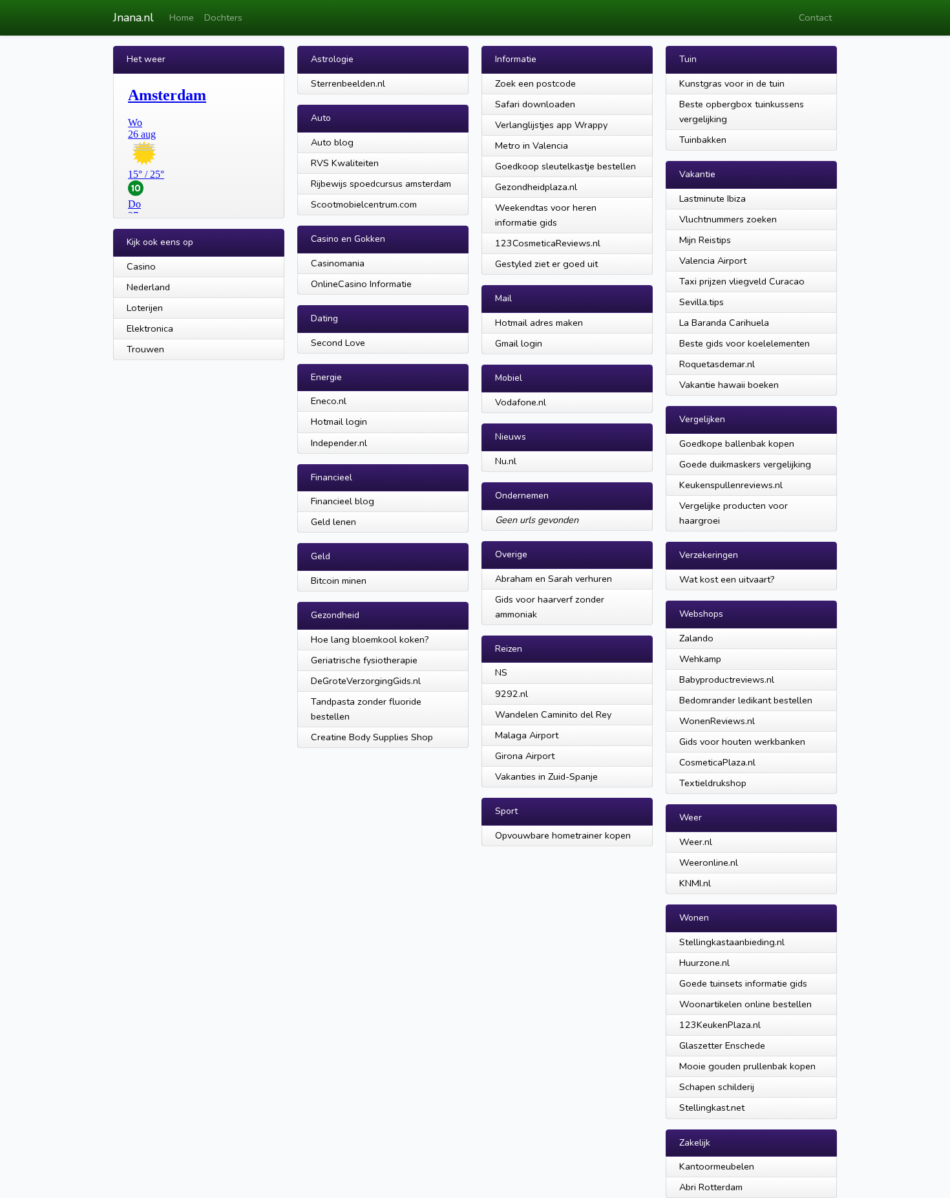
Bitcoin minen (338, 580)
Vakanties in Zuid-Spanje (546, 776)
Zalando (696, 638)
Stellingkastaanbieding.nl (732, 942)
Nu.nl (505, 461)
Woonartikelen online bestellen (745, 1004)
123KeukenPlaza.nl (720, 1024)
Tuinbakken (702, 139)
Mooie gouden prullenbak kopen (747, 1066)
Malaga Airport (526, 735)
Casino (141, 266)
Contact (815, 17)
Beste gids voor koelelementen (744, 343)
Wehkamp (700, 658)
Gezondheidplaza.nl (536, 186)
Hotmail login (339, 421)
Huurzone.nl (704, 962)
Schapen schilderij (716, 1086)
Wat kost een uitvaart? (727, 579)
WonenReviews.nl (717, 720)
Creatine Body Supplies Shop (372, 737)
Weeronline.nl (708, 862)
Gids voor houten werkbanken (742, 741)
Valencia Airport (712, 260)
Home (181, 17)
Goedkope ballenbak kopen (736, 443)
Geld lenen (333, 521)
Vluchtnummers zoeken (728, 219)
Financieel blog (342, 501)
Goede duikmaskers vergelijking (745, 464)
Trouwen (145, 349)
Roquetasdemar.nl (717, 364)
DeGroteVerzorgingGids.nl (366, 680)
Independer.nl (339, 442)
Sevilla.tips (701, 301)
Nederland (148, 287)
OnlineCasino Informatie (361, 283)
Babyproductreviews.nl (726, 679)
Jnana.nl (133, 17)
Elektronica (150, 328)
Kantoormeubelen (716, 1166)
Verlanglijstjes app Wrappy (551, 124)
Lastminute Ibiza (712, 198)
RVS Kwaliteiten (345, 162)
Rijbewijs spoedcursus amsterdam (381, 183)
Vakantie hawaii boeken (729, 384)
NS (501, 672)
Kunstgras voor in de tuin (732, 83)
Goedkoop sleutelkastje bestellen (565, 166)
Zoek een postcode (535, 83)
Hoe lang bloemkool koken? (370, 639)
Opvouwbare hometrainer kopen (563, 835)
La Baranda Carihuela (724, 322)
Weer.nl (695, 841)
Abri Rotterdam (711, 1187)
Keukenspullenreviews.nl (731, 484)
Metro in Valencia (531, 145)
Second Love (338, 342)
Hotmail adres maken (539, 322)
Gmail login (518, 343)
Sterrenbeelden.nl (348, 83)
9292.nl (511, 693)
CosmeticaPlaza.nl (717, 762)
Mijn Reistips (705, 239)
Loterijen (145, 307)
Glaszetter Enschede (722, 1045)
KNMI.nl (695, 883)
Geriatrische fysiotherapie (364, 660)
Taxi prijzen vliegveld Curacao (742, 281)
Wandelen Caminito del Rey (553, 714)
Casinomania (337, 263)
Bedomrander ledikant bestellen (745, 700)
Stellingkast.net (711, 1107)
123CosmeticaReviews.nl (547, 243)
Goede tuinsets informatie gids (743, 983)
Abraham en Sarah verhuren (553, 578)
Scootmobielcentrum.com (364, 204)
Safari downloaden (535, 104)
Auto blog (332, 142)
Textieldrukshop (712, 782)
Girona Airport (524, 755)
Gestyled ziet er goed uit (546, 263)
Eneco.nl (328, 400)
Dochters (223, 17)
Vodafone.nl (520, 402)
